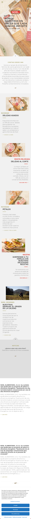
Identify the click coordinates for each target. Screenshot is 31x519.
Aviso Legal (24, 517)
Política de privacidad (17, 517)
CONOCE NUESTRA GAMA (13, 28)
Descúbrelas (23, 278)
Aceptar (15, 505)
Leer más (4, 414)
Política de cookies (8, 517)
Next (29, 28)
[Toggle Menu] (2, 2)
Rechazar (15, 509)
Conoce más (7, 335)
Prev (2, 28)
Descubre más (23, 182)
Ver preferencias (16, 513)
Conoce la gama (8, 134)
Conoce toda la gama (10, 230)
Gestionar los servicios (15, 501)
